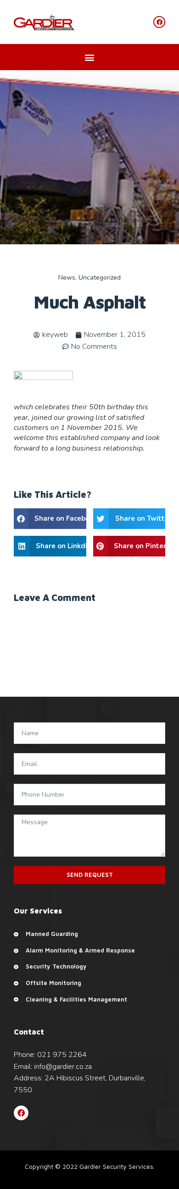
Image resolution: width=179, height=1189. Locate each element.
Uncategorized (99, 277)
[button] (89, 57)
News (66, 277)
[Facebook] (21, 1113)
